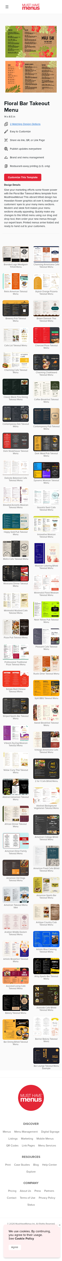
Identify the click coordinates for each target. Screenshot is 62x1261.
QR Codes (12, 1145)
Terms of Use (27, 1197)
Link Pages (28, 1145)
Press (37, 1191)
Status (31, 1204)
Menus (7, 1131)
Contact (11, 1197)
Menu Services (47, 1145)
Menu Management (26, 1131)
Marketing (27, 1138)
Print (8, 1164)
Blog (36, 1164)
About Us (25, 1191)
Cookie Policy (24, 1238)
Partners (49, 1191)
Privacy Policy (47, 1197)
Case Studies (22, 1164)
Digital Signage (50, 1131)
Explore (31, 1171)
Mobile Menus (45, 1138)
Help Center (49, 1164)
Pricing (12, 1191)
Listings (13, 1138)
